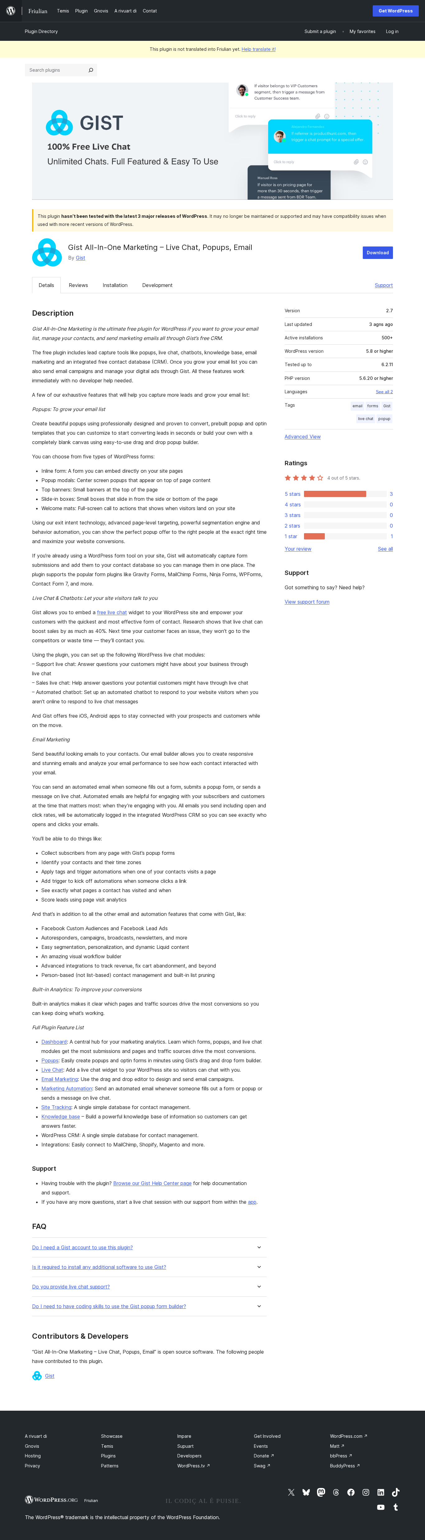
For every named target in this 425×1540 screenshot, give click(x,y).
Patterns (110, 1465)
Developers (189, 1455)
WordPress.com (349, 1436)
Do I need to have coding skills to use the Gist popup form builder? (109, 1306)
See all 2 (384, 391)
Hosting (33, 1455)
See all (385, 549)
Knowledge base (60, 1116)
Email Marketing (59, 1079)
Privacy (32, 1465)
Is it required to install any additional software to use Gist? (99, 1267)
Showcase (112, 1436)
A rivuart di (36, 1436)
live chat (365, 418)
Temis (107, 1446)
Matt (337, 1446)
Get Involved (267, 1436)
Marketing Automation (66, 1088)
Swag (262, 1465)
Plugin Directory (41, 31)
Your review (298, 549)
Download (378, 252)
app (252, 1202)
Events (261, 1446)
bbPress (341, 1455)
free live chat (112, 612)
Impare (184, 1436)
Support (384, 285)
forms (372, 406)
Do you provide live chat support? (71, 1287)
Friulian (91, 1500)
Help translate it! (259, 49)
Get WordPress (396, 10)
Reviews (78, 285)
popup (384, 418)
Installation (115, 285)
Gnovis (32, 1446)
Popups (49, 1060)
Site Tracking (56, 1107)
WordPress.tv (193, 1465)
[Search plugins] (91, 70)
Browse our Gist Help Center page (152, 1183)
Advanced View (303, 436)
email (357, 406)
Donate (264, 1455)
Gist (80, 258)
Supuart (185, 1446)
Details (46, 285)
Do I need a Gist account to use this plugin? (82, 1248)
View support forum (307, 602)
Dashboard (54, 1042)
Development (157, 285)
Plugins (108, 1455)
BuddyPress (345, 1465)
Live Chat (52, 1070)
